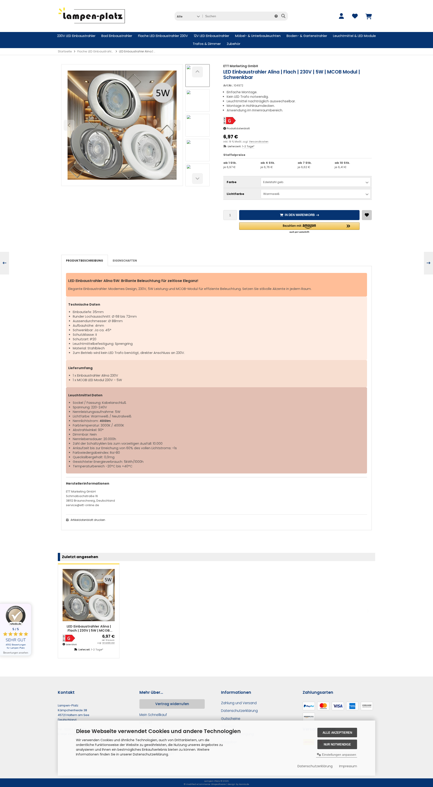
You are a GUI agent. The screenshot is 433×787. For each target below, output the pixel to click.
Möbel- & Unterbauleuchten (258, 36)
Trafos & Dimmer (207, 44)
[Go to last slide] (197, 71)
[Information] (276, 16)
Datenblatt (71, 644)
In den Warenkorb (299, 215)
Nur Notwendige (337, 744)
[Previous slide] (65, 611)
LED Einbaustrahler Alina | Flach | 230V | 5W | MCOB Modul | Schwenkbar (89, 629)
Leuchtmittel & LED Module (354, 36)
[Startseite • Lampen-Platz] (92, 25)
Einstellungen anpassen (338, 754)
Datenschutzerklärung (315, 766)
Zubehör (233, 44)
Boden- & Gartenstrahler (307, 36)
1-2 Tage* (248, 146)
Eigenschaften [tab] (125, 260)
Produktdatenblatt (238, 128)
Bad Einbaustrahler (116, 36)
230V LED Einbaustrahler (76, 36)
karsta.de (244, 784)
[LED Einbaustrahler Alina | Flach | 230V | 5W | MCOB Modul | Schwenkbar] (89, 595)
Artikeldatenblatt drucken (88, 520)
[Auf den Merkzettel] (367, 215)
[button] (188, 16)
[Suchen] (283, 16)
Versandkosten (258, 141)
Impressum (348, 766)
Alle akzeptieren (337, 732)
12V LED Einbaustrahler (211, 36)
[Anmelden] (341, 16)
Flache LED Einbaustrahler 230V (163, 36)
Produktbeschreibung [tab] (84, 260)
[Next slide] (197, 178)
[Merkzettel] (354, 16)
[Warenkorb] (368, 16)
